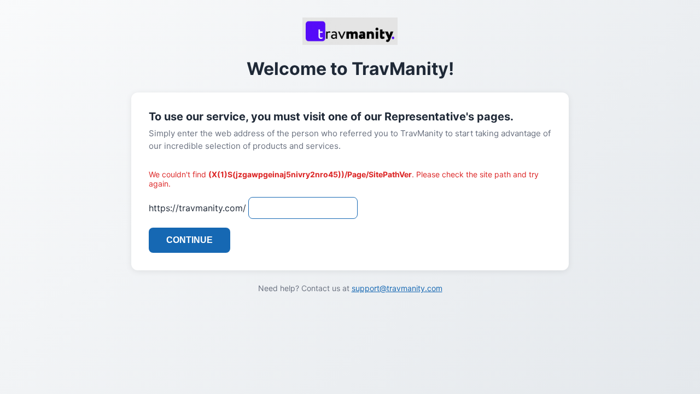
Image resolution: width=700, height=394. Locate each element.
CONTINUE (189, 240)
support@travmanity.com (397, 288)
